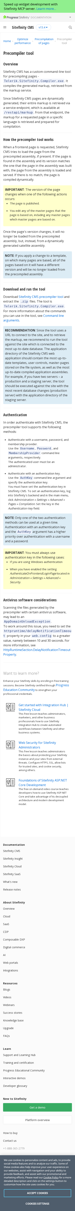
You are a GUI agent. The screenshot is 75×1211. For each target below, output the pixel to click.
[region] (37, 1183)
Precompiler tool (18, 53)
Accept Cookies (37, 1193)
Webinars (9, 1005)
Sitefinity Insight (13, 858)
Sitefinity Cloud (12, 866)
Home (7, 41)
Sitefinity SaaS (12, 874)
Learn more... (46, 8)
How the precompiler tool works (28, 139)
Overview (10, 64)
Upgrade (8, 1028)
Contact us (10, 1140)
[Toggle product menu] (70, 17)
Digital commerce (14, 947)
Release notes (12, 889)
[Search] (70, 27)
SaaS (6, 924)
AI (4, 955)
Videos (7, 997)
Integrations (10, 970)
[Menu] (5, 27)
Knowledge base (13, 1020)
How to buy (10, 1133)
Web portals (10, 962)
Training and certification (18, 1062)
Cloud (6, 916)
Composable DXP (14, 939)
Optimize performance (23, 41)
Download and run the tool (24, 289)
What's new (10, 882)
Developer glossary (15, 1086)
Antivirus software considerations (30, 600)
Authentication (15, 414)
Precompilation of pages (44, 41)
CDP (6, 932)
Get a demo (37, 1107)
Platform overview (37, 1120)
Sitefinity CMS (11, 851)
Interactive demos (14, 1078)
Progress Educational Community (24, 1070)
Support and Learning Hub (19, 1055)
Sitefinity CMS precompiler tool (41, 297)
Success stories (12, 1012)
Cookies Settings (37, 1203)
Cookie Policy (51, 1177)
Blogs (6, 989)
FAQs (6, 1036)
